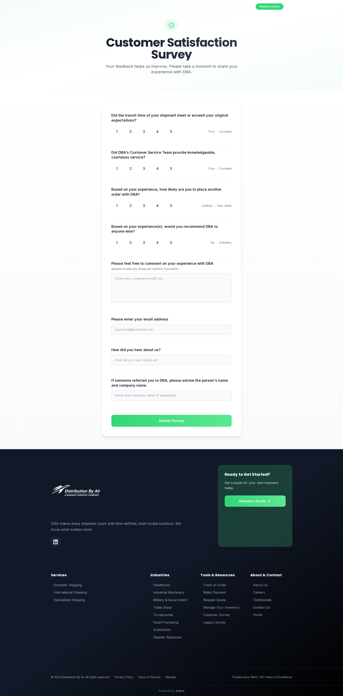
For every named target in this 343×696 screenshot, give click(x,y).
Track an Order (214, 585)
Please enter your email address (139, 319)
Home (257, 615)
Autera (180, 690)
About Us (260, 585)
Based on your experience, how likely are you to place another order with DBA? (166, 191)
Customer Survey (216, 615)
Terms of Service (149, 677)
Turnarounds (163, 615)
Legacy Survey (214, 622)
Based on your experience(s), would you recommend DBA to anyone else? (164, 229)
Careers (259, 592)
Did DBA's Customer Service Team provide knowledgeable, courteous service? (163, 154)
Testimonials (262, 600)
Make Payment (214, 592)
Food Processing (165, 622)
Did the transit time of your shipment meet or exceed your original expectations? (169, 117)
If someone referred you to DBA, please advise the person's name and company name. (169, 382)
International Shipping (70, 592)
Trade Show (162, 607)
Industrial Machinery (168, 592)
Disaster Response (167, 637)
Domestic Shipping (68, 585)
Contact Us (261, 607)
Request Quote (214, 600)
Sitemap (170, 677)
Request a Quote (269, 6)
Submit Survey (171, 421)
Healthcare (161, 585)
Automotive (162, 630)
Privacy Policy (124, 677)
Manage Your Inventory (221, 607)
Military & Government (170, 600)
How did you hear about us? (136, 350)
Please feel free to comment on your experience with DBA (162, 265)
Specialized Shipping (69, 600)
